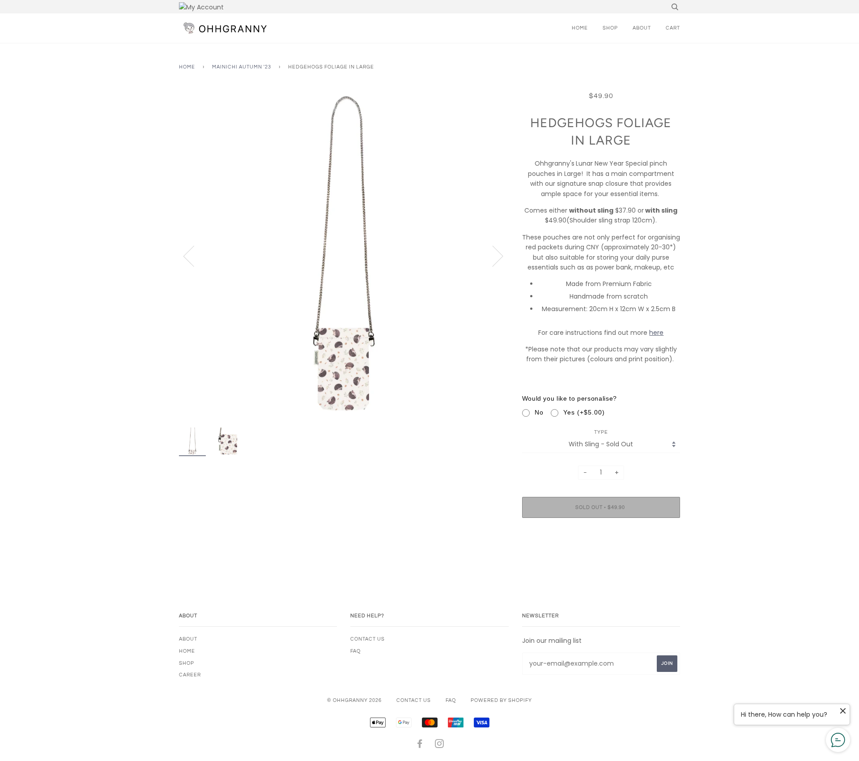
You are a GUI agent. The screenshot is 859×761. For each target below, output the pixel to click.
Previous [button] (194, 255)
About (642, 28)
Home (580, 28)
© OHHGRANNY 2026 (354, 700)
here (656, 332)
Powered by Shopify (501, 700)
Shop (610, 28)
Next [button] (492, 255)
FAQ (355, 651)
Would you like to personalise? (569, 398)
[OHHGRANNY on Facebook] (420, 745)
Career (190, 674)
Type (601, 432)
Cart (673, 28)
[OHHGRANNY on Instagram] (439, 745)
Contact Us (367, 639)
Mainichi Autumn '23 (241, 66)
